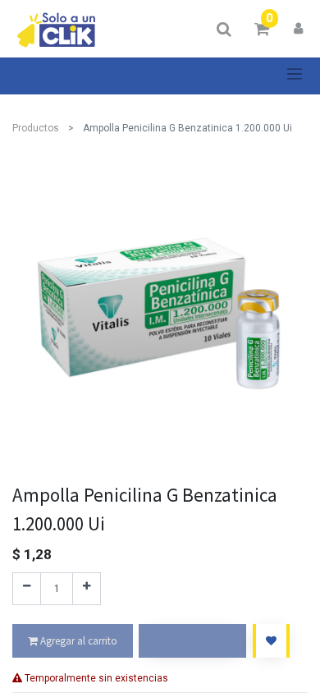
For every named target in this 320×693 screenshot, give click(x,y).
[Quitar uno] (26, 588)
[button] (271, 641)
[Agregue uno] (86, 588)
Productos (35, 128)
